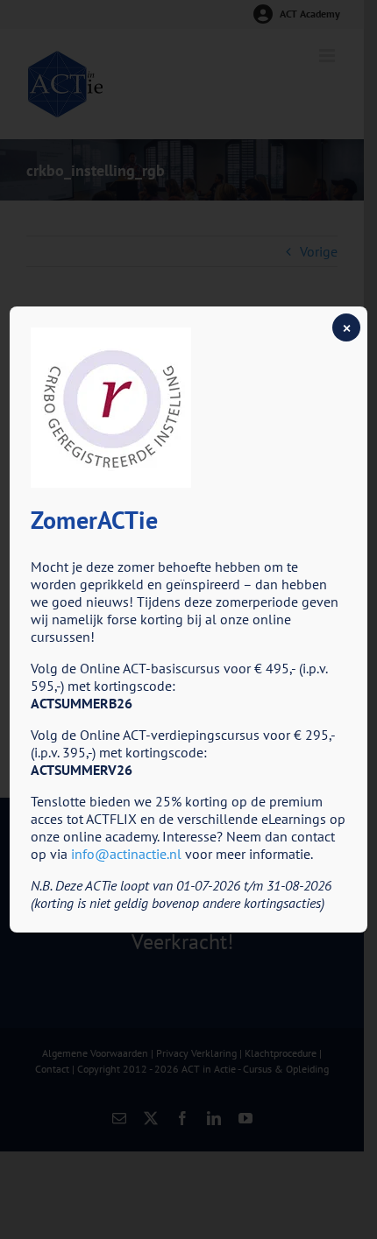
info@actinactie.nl (126, 853)
